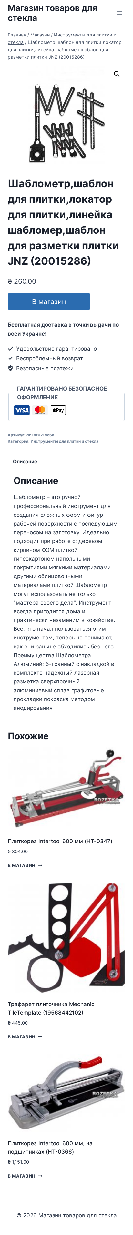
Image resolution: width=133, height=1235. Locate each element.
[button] (117, 74)
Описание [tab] (25, 461)
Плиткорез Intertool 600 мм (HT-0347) (60, 841)
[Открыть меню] (119, 13)
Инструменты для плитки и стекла (64, 441)
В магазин (49, 301)
